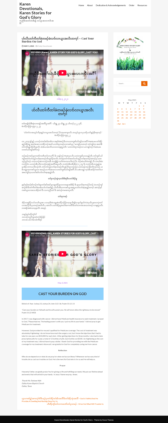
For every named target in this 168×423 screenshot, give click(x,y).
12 (127, 112)
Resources (142, 5)
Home (81, 5)
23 (144, 115)
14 (135, 112)
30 (144, 118)
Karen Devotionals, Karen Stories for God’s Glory (35, 10)
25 (122, 118)
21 (135, 115)
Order (131, 5)
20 (131, 115)
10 (118, 112)
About (90, 5)
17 (118, 115)
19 (127, 115)
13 (131, 112)
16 (144, 112)
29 (140, 118)
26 (127, 118)
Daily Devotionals (45, 46)
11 (122, 112)
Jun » (124, 124)
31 (118, 121)
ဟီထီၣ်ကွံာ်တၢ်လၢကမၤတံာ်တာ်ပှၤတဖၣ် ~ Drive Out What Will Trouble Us (75, 404)
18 (122, 115)
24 (118, 118)
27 (131, 118)
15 (140, 112)
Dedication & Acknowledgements (111, 5)
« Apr (119, 124)
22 (140, 115)
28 (135, 118)
